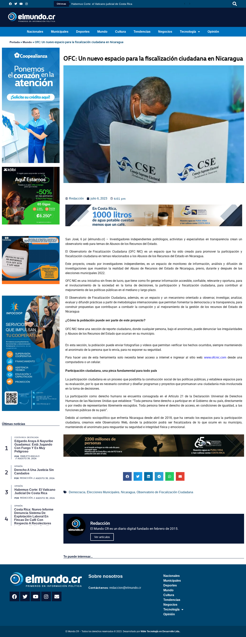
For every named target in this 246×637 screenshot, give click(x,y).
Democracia (77, 492)
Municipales (59, 31)
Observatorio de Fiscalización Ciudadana (165, 492)
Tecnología (188, 31)
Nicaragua (128, 492)
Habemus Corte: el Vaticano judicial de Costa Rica (101, 3)
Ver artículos (102, 537)
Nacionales (35, 31)
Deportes (83, 31)
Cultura (120, 31)
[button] (235, 4)
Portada (15, 42)
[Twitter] (15, 4)
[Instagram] (26, 4)
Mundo (102, 31)
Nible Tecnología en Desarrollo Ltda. (160, 631)
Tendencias (142, 31)
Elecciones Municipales (103, 492)
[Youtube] (21, 4)
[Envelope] (57, 596)
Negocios (165, 31)
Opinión (213, 31)
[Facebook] (10, 4)
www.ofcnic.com (216, 357)
